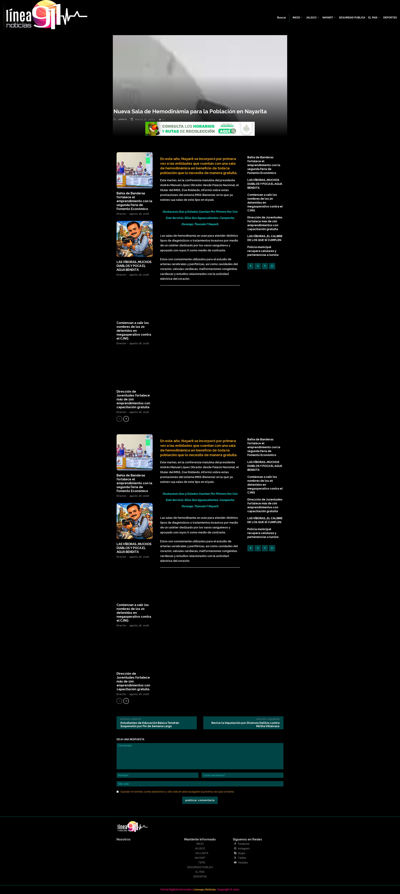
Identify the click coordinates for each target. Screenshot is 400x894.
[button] (281, 17)
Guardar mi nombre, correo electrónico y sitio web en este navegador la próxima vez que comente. (177, 791)
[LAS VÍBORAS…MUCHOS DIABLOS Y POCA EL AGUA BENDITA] (135, 239)
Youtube (243, 862)
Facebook (243, 844)
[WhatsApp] (272, 266)
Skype (241, 853)
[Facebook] (250, 266)
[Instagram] (235, 848)
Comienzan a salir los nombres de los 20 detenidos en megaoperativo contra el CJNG (134, 330)
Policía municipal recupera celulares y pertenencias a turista (262, 250)
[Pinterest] (265, 266)
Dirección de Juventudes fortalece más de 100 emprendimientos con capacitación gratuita (133, 399)
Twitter (242, 858)
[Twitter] (258, 266)
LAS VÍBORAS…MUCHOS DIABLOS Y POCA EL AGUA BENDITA (134, 266)
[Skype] (235, 853)
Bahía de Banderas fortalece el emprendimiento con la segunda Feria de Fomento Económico (134, 201)
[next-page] (126, 419)
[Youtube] (235, 862)
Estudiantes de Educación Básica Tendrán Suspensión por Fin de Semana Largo (149, 724)
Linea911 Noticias (205, 889)
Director (121, 214)
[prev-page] (119, 419)
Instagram (244, 848)
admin (122, 119)
